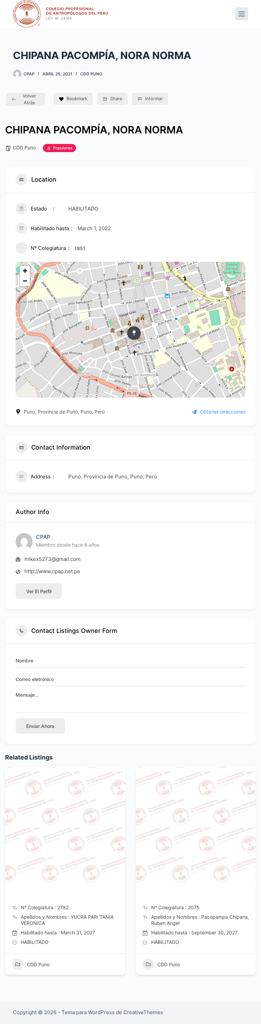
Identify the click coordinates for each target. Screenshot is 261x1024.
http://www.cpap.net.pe (52, 571)
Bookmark (77, 98)
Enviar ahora (40, 726)
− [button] (25, 281)
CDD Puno (91, 73)
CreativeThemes (143, 1012)
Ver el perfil (38, 591)
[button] (10, 873)
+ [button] (25, 271)
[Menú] (241, 13)
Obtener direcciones (222, 412)
